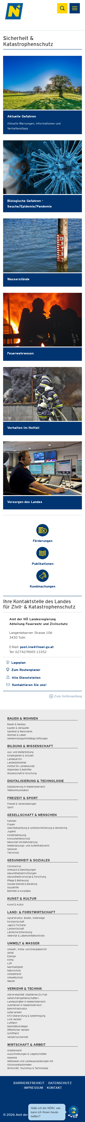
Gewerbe (12, 1057)
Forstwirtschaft (15, 921)
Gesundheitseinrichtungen (22, 873)
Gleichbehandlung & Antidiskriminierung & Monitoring (37, 827)
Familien (11, 820)
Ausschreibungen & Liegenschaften (27, 1053)
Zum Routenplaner (25, 670)
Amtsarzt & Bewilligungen (21, 869)
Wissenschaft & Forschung (22, 773)
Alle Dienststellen (26, 678)
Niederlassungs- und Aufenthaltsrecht (28, 845)
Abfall (10, 952)
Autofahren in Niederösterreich (24, 1005)
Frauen (11, 824)
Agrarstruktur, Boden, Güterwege (26, 917)
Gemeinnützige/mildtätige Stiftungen (27, 738)
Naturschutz (14, 970)
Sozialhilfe (13, 887)
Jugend (11, 831)
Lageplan (18, 663)
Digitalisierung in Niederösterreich (26, 786)
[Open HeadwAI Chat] (73, 1110)
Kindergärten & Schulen (20, 755)
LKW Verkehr (14, 1019)
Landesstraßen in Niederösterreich (26, 1001)
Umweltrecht (14, 973)
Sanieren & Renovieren (19, 731)
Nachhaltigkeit (15, 966)
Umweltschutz (15, 977)
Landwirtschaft (15, 928)
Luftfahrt (12, 1022)
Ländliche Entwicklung (19, 932)
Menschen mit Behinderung (22, 842)
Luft (9, 963)
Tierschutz (13, 852)
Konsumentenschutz (18, 838)
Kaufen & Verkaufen (18, 727)
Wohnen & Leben (16, 734)
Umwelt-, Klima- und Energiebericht (27, 949)
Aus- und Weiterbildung (20, 752)
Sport (10, 807)
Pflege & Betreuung (18, 880)
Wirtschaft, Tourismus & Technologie (27, 1068)
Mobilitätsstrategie (17, 1026)
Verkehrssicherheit (17, 1037)
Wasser (11, 980)
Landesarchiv (14, 759)
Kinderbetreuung (16, 835)
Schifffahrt (13, 1033)
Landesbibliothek (16, 762)
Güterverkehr (14, 1012)
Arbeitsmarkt (14, 1050)
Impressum (33, 1088)
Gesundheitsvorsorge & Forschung (26, 876)
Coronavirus (14, 866)
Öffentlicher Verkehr (18, 1029)
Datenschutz (60, 1083)
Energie (11, 956)
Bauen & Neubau (16, 724)
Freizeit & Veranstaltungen (21, 803)
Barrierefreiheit (29, 1083)
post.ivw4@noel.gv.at (37, 647)
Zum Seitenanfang (67, 696)
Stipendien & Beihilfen (19, 769)
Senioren (12, 849)
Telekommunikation (18, 790)
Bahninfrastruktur (17, 1008)
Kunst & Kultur (15, 904)
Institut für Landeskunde (20, 766)
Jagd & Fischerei (16, 925)
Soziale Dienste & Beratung (22, 883)
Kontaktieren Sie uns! (29, 685)
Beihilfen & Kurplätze (19, 890)
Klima (10, 959)
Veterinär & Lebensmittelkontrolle (25, 935)
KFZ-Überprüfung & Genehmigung (26, 1015)
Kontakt (54, 1088)
